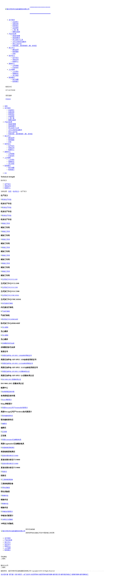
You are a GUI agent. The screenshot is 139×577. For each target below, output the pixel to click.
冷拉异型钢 (34, 574)
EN (10, 99)
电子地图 (15, 79)
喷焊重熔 (15, 51)
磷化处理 (15, 49)
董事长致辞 (16, 32)
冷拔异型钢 (42, 574)
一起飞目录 (26, 574)
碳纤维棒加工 (84, 574)
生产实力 (15, 57)
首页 (6, 106)
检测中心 (15, 61)
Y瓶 (15, 574)
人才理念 (15, 71)
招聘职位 (15, 73)
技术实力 (12, 55)
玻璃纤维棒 (75, 574)
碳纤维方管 (56, 574)
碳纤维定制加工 (66, 574)
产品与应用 (12, 34)
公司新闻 (15, 65)
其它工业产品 (17, 43)
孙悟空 (19, 574)
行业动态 (15, 67)
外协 (14, 53)
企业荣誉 (15, 28)
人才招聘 (12, 69)
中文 (7, 99)
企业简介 (15, 22)
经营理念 (15, 26)
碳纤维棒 (49, 574)
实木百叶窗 (4, 574)
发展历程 (15, 24)
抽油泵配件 (16, 38)
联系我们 (12, 77)
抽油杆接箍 (16, 36)
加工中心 (12, 47)
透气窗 (11, 574)
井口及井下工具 (17, 39)
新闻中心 (12, 63)
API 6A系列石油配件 (19, 41)
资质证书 (15, 59)
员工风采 (15, 75)
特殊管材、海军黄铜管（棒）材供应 (24, 45)
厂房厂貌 (15, 30)
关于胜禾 (12, 20)
